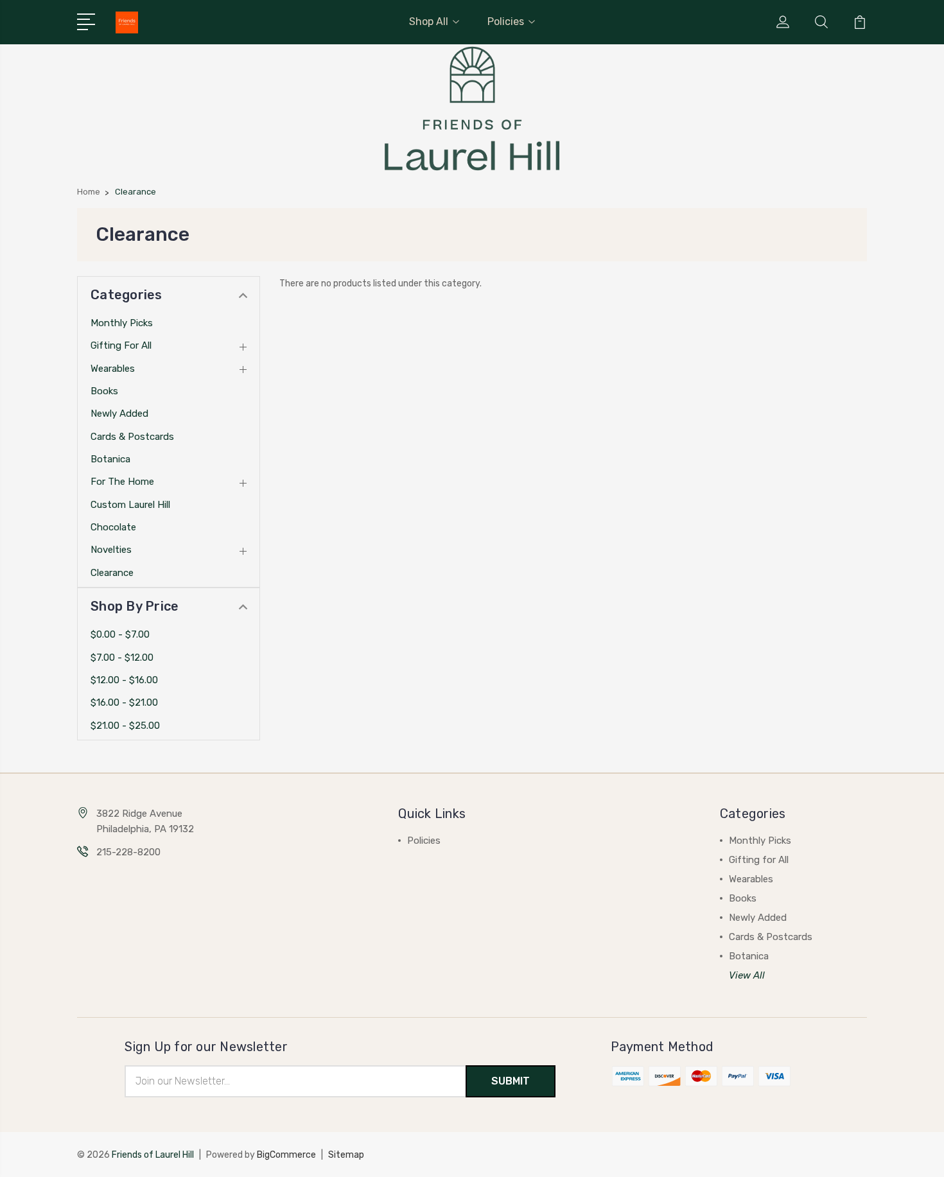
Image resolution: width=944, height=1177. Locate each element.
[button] (472, 108)
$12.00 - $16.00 (124, 680)
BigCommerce (286, 1154)
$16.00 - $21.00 (124, 702)
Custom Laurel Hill (130, 504)
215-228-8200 (128, 852)
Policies (505, 21)
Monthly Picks (122, 323)
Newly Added (119, 413)
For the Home (122, 481)
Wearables (113, 368)
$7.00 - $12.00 (122, 657)
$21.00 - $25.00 (125, 725)
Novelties (111, 549)
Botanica (110, 459)
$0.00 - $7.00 (120, 634)
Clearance (112, 573)
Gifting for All (121, 345)
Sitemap (346, 1154)
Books (104, 391)
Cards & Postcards (132, 436)
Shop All (428, 21)
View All (747, 975)
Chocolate (113, 527)
